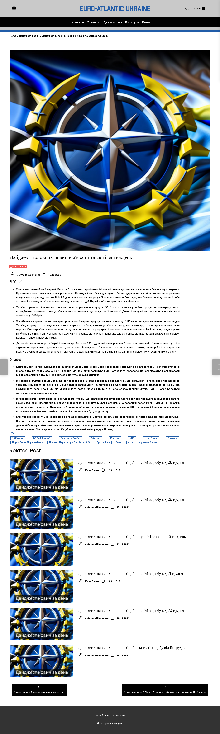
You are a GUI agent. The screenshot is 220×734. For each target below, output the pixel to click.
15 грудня (17, 438)
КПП (132, 438)
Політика (77, 22)
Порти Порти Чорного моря (27, 442)
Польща (172, 438)
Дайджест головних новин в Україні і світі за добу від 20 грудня (131, 610)
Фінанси (93, 22)
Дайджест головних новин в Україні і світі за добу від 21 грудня (130, 573)
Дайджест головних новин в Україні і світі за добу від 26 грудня (131, 462)
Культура (132, 22)
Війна (146, 22)
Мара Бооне (92, 470)
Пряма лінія (103, 442)
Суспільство (112, 22)
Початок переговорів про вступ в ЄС (70, 442)
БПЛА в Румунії (41, 438)
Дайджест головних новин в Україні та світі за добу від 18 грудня (132, 647)
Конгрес (115, 438)
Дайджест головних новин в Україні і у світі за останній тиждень (132, 536)
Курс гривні (151, 438)
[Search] (187, 8)
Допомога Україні (70, 438)
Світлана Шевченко (28, 274)
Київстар (95, 438)
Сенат (119, 442)
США (131, 442)
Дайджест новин (18, 267)
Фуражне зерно (148, 442)
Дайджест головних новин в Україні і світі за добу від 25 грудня (131, 499)
